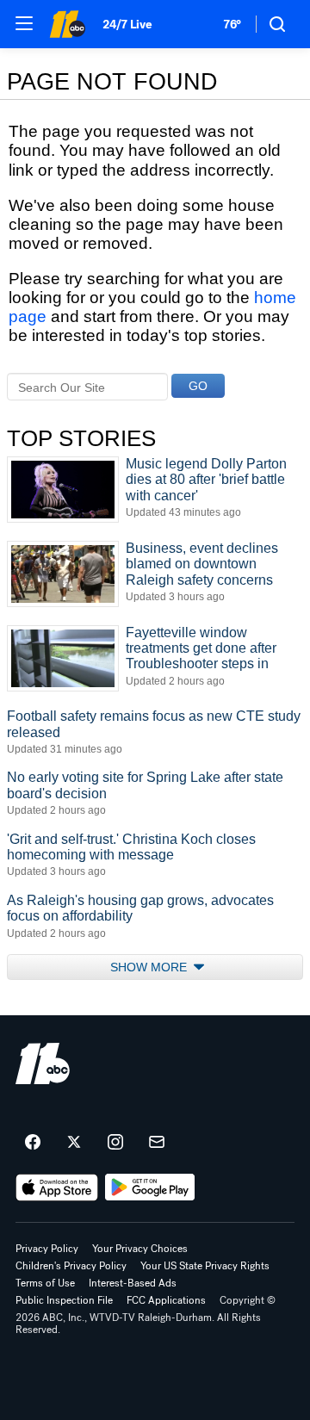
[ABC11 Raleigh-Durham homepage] (67, 24)
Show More (150, 967)
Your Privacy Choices (140, 1248)
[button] (24, 23)
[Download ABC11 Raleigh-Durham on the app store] (57, 1187)
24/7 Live (127, 24)
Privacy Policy (47, 1248)
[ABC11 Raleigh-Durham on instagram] (115, 1142)
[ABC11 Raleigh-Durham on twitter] (74, 1142)
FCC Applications (166, 1300)
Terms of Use (45, 1283)
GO (198, 386)
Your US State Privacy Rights (205, 1266)
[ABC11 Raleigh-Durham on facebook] (33, 1142)
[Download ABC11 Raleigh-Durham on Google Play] (150, 1187)
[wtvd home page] (43, 1063)
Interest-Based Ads (133, 1283)
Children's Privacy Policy (71, 1266)
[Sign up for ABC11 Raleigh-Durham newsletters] (157, 1142)
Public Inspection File (64, 1300)
